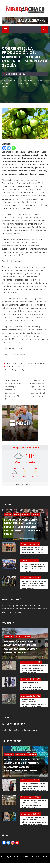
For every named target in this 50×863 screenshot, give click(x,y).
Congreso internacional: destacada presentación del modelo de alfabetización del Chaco (34, 787)
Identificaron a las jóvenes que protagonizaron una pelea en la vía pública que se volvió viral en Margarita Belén (33, 688)
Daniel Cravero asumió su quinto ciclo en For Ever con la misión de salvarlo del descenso (34, 584)
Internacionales (20, 754)
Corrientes (9, 369)
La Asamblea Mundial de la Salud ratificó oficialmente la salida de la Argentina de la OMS (34, 821)
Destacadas (8, 636)
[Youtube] (17, 843)
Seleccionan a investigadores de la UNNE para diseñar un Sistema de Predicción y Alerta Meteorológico (13, 389)
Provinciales (32, 754)
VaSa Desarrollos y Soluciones (34, 856)
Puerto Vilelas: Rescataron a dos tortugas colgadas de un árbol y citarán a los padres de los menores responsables (34, 705)
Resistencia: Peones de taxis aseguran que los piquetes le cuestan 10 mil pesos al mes (37, 388)
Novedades (38, 363)
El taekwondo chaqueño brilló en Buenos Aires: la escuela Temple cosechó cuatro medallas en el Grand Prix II (23, 527)
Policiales (27, 636)
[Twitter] (9, 148)
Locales (16, 514)
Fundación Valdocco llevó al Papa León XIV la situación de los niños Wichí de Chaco (34, 804)
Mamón (19, 369)
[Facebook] (4, 148)
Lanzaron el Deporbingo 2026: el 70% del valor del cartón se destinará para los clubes (34, 567)
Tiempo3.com (29, 484)
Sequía (27, 369)
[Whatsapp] (14, 148)
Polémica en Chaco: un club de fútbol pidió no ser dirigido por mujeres (33, 549)
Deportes (8, 514)
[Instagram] (13, 843)
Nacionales (26, 363)
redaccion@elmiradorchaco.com (22, 730)
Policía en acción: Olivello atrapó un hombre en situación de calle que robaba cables (34, 669)
